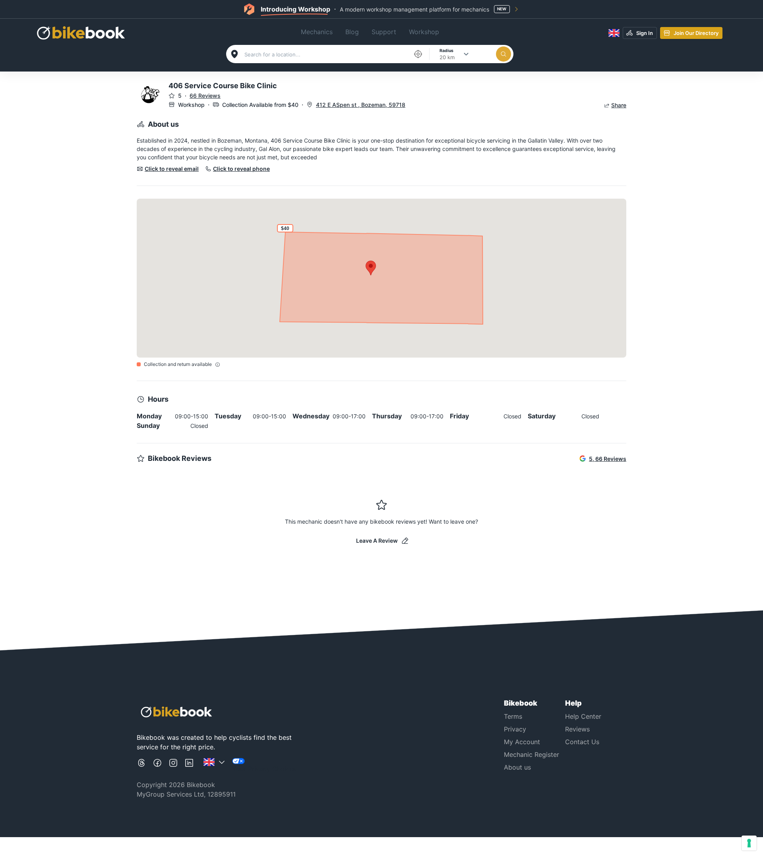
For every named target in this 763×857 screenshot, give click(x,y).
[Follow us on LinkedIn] (189, 766)
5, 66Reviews (607, 458)
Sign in (644, 33)
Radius (446, 50)
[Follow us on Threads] (141, 766)
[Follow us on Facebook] (157, 766)
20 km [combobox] (447, 57)
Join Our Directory (696, 33)
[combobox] (326, 54)
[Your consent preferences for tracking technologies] (749, 843)
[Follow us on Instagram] (173, 766)
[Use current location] (418, 54)
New (501, 8)
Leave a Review (377, 540)
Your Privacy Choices (264, 769)
